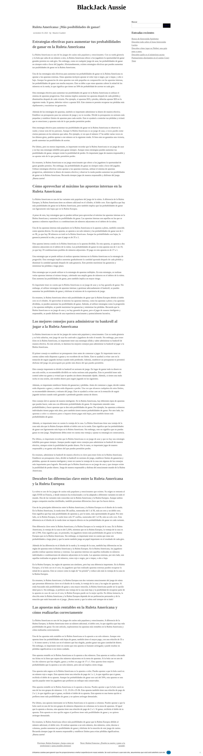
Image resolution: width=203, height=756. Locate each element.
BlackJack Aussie (101, 7)
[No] (200, 752)
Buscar (134, 22)
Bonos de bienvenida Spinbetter (145, 39)
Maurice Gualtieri (59, 33)
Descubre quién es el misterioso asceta (148, 54)
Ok (169, 752)
